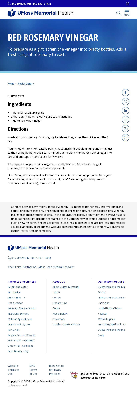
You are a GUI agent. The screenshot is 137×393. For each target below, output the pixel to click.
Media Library (60, 313)
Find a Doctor (15, 302)
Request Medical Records (21, 335)
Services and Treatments (21, 340)
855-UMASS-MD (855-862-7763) (31, 4)
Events (56, 308)
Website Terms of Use (13, 370)
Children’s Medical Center (111, 297)
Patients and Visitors (22, 281)
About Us (59, 281)
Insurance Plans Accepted (21, 308)
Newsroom (59, 319)
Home (11, 83)
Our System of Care (111, 281)
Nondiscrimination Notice (66, 324)
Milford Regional (106, 319)
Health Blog (20, 345)
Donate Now (60, 302)
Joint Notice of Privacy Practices (56, 370)
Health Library (26, 83)
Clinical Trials (16, 297)
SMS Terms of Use (33, 370)
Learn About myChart (19, 324)
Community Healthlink (109, 324)
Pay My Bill (14, 329)
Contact (57, 297)
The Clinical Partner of (41, 267)
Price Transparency (18, 351)
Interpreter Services (18, 313)
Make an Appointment (20, 319)
